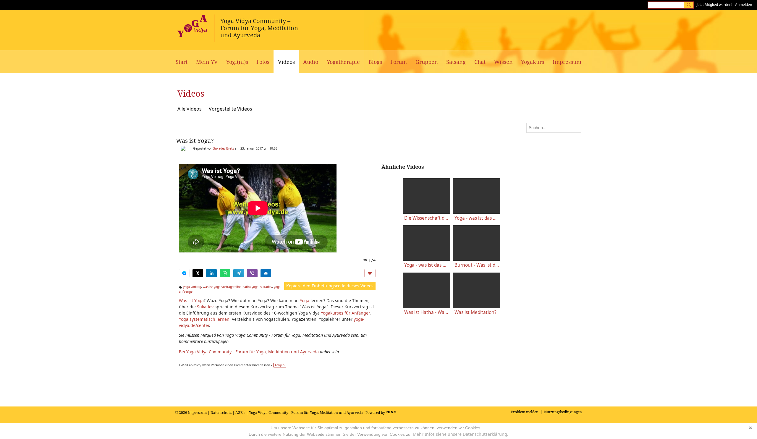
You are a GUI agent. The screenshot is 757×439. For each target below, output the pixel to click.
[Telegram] (238, 273)
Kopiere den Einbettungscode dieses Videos (329, 286)
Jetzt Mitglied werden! (714, 4)
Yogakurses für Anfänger (345, 313)
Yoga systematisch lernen (204, 319)
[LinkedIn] (211, 273)
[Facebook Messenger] (184, 273)
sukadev (266, 287)
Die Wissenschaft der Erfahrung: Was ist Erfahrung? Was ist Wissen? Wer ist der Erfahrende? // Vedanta (426, 218)
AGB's (240, 412)
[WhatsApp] (225, 273)
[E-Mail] (266, 273)
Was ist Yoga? (194, 141)
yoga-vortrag (192, 287)
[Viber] (252, 273)
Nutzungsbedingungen (563, 411)
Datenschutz (221, 412)
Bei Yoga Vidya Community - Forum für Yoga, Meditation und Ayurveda (249, 351)
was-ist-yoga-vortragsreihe (222, 287)
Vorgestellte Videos (230, 109)
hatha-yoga (250, 287)
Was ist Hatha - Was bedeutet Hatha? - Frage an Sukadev (426, 312)
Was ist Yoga (191, 300)
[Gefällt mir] (370, 273)
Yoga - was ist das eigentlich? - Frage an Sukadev (426, 265)
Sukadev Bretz (223, 148)
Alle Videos (189, 109)
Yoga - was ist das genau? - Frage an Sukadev (476, 218)
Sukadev (205, 307)
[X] (198, 273)
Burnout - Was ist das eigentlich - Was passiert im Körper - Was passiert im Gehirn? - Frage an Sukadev (476, 265)
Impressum (197, 412)
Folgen (279, 365)
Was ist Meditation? (475, 312)
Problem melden (524, 411)
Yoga (304, 300)
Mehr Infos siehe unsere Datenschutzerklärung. (460, 434)
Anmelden (743, 4)
